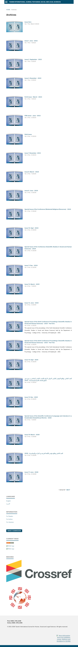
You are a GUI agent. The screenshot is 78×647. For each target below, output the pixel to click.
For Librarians (10, 522)
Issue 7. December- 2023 (33, 153)
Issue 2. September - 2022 (33, 59)
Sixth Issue (28, 134)
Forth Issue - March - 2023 (33, 97)
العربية (8, 504)
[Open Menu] (6, 2)
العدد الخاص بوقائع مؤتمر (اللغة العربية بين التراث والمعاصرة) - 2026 (44, 453)
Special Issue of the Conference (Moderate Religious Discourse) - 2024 (48, 209)
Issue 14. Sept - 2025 (31, 360)
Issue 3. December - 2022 (33, 78)
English (8, 501)
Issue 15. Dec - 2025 (31, 397)
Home (8, 9)
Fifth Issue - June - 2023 (33, 115)
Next (68, 490)
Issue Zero (28, 22)
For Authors (9, 519)
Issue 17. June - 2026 (31, 472)
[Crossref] (39, 581)
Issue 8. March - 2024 (32, 172)
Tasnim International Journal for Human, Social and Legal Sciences (35, 2)
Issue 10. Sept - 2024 (31, 228)
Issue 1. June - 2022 (31, 41)
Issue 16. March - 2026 (32, 434)
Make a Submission (14, 530)
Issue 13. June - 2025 (32, 303)
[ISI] (20, 611)
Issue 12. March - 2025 (32, 284)
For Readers (9, 516)
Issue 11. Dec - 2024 (31, 265)
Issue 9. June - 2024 (31, 190)
